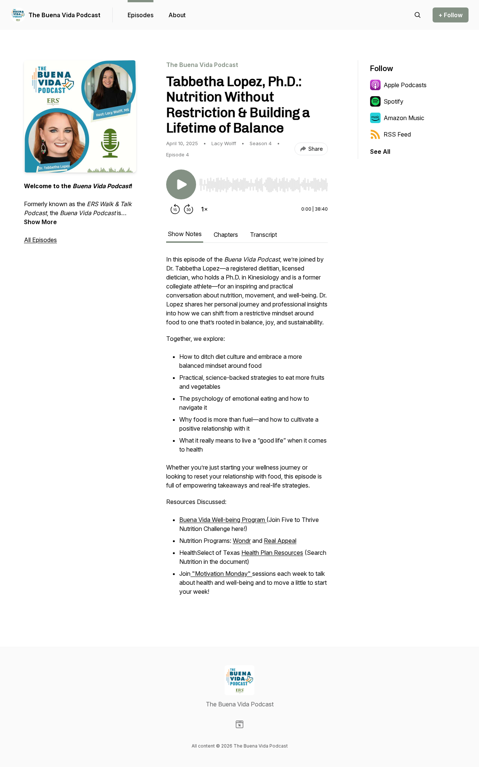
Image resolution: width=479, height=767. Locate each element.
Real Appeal (280, 540)
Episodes (140, 15)
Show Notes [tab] (185, 234)
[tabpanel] (247, 430)
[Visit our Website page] (239, 724)
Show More (40, 222)
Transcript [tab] (263, 234)
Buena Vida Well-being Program (222, 519)
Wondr (242, 540)
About (177, 15)
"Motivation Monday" (221, 573)
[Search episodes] (418, 14)
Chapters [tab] (226, 234)
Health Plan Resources (272, 552)
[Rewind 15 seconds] (175, 209)
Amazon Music (404, 118)
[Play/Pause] (181, 184)
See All (380, 151)
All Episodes (40, 240)
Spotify (393, 101)
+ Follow (451, 15)
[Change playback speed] (204, 209)
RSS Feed (397, 134)
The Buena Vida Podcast (64, 15)
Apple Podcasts (405, 85)
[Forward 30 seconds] (188, 209)
